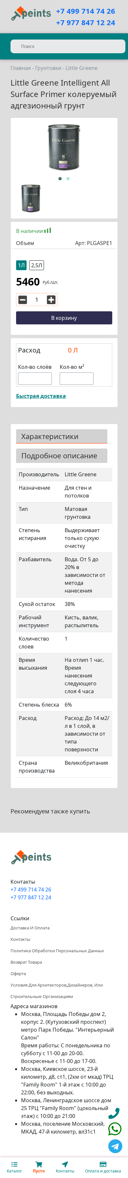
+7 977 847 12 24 (85, 22)
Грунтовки (48, 68)
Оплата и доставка (103, 1171)
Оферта (18, 973)
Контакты (20, 939)
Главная (21, 68)
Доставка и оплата (30, 928)
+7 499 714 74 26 (85, 11)
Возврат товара (26, 962)
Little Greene (81, 68)
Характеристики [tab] (49, 436)
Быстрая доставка (41, 396)
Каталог (14, 1171)
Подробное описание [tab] (59, 455)
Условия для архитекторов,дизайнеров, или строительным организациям (57, 990)
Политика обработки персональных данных (57, 951)
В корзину (64, 317)
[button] (60, 178)
